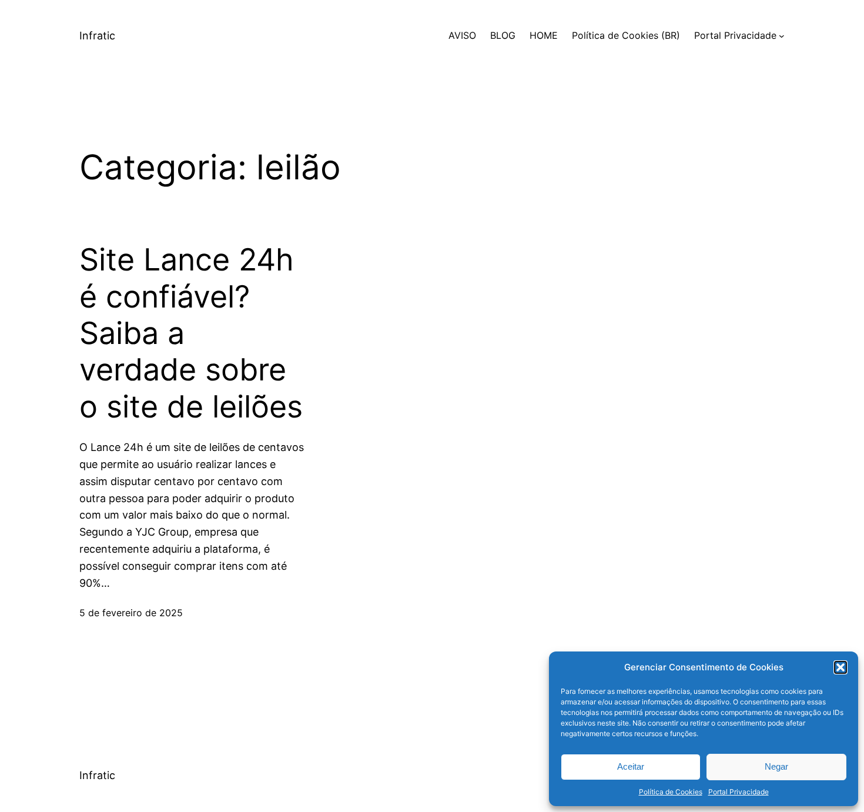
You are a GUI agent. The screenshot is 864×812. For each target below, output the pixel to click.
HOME (544, 35)
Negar (776, 766)
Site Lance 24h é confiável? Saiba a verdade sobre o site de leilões (191, 333)
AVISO (462, 35)
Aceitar (630, 766)
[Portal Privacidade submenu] (782, 36)
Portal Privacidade (738, 791)
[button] (840, 667)
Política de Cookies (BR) (626, 35)
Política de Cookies (670, 791)
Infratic (97, 35)
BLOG (502, 35)
